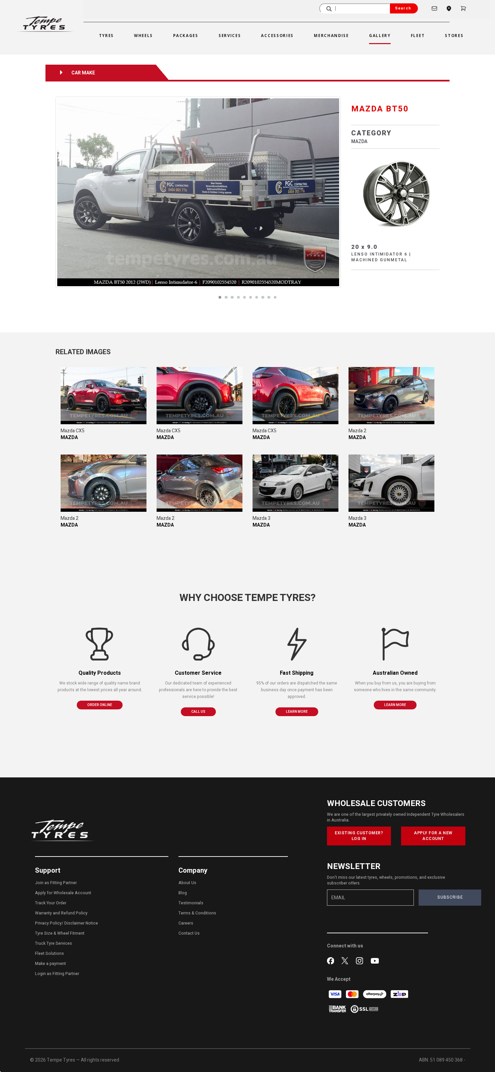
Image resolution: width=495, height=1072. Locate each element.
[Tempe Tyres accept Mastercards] (352, 994)
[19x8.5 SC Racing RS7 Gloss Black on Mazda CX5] (103, 395)
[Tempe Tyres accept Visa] (335, 994)
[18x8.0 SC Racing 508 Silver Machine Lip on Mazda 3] (295, 483)
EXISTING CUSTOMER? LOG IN (359, 836)
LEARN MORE (297, 711)
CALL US (198, 711)
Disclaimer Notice (81, 923)
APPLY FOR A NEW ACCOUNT (433, 836)
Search (403, 8)
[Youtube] (374, 959)
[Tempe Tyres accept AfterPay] (375, 994)
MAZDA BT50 (380, 109)
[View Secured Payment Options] (364, 1009)
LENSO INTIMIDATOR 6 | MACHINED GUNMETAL (381, 257)
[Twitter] (346, 959)
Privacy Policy (48, 923)
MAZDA (359, 141)
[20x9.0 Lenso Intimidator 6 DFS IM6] (395, 192)
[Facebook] (332, 959)
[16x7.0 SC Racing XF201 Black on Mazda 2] (391, 395)
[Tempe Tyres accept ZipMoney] (399, 994)
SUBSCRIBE (450, 897)
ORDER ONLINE (99, 705)
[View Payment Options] (338, 1009)
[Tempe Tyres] (45, 24)
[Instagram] (361, 959)
